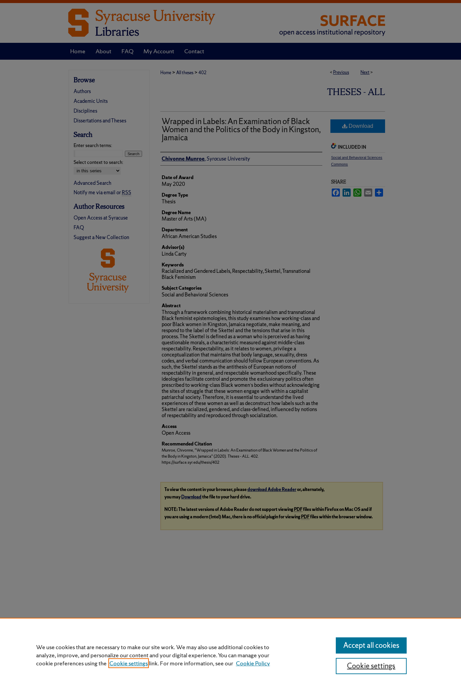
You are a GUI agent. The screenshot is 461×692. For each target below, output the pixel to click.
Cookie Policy (253, 663)
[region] (230, 655)
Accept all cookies (371, 645)
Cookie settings (128, 663)
